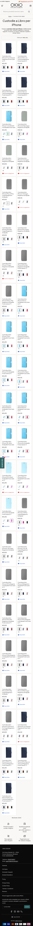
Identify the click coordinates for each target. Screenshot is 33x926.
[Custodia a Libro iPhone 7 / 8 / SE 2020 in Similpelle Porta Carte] (8, 116)
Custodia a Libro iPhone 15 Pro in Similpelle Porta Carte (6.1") (24, 478)
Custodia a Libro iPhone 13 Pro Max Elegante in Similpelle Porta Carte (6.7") (8, 620)
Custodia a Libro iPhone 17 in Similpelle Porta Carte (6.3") (8, 371)
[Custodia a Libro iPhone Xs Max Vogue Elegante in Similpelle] (24, 116)
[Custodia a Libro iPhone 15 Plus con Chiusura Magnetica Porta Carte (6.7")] (8, 788)
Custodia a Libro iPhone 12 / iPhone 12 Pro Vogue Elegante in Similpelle (8, 727)
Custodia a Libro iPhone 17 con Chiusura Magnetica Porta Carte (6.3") (8, 58)
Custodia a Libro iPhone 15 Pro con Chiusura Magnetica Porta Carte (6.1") (7, 763)
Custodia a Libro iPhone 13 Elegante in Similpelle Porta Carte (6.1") (24, 656)
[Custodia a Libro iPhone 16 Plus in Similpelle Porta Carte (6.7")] (8, 397)
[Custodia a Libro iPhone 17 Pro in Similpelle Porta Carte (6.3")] (24, 291)
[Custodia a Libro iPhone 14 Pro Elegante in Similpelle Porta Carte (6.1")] (8, 574)
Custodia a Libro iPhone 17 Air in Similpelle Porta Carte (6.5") (8, 337)
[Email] (18, 911)
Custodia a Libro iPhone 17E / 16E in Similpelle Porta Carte (8, 443)
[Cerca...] (29, 11)
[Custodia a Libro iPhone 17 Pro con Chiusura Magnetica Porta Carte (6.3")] (24, 48)
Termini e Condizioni (7, 888)
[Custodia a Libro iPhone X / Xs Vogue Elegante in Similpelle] (24, 150)
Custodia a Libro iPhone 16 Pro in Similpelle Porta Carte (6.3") (24, 408)
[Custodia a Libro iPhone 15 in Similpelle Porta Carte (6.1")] (8, 503)
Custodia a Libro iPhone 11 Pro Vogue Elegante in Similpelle (23, 229)
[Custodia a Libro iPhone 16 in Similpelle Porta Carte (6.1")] (24, 433)
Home (9, 16)
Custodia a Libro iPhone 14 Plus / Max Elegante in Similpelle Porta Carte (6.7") (8, 301)
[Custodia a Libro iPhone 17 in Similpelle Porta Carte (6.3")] (8, 362)
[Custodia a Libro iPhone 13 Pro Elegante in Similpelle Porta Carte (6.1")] (24, 610)
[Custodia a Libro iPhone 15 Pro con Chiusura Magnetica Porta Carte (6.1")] (8, 752)
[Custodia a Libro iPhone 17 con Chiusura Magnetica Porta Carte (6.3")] (8, 48)
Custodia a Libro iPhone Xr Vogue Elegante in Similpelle (8, 159)
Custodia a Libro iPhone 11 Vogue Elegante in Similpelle (8, 265)
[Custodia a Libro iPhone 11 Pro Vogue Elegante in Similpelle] (24, 219)
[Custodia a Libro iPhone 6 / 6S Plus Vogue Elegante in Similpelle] (24, 503)
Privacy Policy (6, 883)
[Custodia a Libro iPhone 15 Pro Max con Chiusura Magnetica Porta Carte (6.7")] (24, 752)
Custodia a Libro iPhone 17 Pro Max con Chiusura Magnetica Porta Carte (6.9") (8, 92)
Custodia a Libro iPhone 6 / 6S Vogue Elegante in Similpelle (8, 548)
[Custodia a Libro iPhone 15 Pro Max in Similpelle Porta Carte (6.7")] (8, 467)
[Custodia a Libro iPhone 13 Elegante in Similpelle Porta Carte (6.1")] (24, 645)
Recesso (4, 891)
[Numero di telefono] (22, 911)
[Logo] (16, 5)
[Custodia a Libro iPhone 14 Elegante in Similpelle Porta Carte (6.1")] (24, 574)
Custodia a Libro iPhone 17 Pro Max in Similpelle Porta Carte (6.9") (24, 337)
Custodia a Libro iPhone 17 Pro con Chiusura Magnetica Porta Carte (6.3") (23, 58)
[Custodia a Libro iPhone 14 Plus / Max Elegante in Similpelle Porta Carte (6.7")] (8, 291)
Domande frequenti (7, 872)
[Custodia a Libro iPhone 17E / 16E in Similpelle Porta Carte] (8, 433)
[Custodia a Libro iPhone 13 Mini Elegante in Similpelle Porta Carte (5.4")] (8, 645)
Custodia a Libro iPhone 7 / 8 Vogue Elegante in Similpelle (23, 193)
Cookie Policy (6, 885)
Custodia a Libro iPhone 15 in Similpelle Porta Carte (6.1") (8, 512)
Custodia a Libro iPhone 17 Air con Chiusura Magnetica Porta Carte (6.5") (23, 92)
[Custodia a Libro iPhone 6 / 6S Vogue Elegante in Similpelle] (8, 538)
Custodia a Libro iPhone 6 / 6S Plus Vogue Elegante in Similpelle (23, 513)
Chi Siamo (5, 869)
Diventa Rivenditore (7, 875)
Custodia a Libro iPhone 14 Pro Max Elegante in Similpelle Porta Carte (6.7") (23, 266)
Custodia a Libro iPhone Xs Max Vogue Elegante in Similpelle (23, 125)
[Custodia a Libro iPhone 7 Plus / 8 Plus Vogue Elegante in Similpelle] (8, 184)
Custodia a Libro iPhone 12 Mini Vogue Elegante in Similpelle (23, 690)
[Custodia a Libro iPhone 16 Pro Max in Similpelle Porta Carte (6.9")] (24, 362)
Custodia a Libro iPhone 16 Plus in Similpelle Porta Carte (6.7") (8, 408)
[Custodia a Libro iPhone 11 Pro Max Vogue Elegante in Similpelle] (8, 219)
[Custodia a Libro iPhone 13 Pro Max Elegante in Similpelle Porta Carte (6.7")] (8, 610)
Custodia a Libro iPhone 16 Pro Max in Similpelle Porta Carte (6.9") (24, 372)
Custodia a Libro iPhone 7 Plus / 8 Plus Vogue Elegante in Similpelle (8, 194)
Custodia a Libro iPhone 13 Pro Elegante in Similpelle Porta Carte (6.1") (24, 620)
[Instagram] (15, 911)
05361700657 (11, 859)
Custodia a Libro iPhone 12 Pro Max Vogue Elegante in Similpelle (7, 691)
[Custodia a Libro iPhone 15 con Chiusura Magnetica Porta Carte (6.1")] (24, 716)
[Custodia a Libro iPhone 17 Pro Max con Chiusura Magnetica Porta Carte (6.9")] (8, 82)
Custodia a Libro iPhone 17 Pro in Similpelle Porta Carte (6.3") (24, 301)
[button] (30, 6)
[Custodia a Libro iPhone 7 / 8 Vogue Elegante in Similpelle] (24, 184)
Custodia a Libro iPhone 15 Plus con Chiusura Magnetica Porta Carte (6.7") (7, 798)
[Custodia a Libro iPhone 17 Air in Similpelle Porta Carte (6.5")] (8, 326)
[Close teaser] (4, 457)
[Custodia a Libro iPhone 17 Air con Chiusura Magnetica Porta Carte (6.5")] (24, 82)
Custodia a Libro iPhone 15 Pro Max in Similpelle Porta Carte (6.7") (8, 478)
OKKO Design (18, 920)
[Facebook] (11, 911)
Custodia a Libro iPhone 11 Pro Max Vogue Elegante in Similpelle (7, 230)
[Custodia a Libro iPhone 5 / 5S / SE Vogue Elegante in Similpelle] (24, 538)
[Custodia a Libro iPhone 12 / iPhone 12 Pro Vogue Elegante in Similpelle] (8, 716)
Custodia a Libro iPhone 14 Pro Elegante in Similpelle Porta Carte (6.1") (8, 585)
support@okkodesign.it (12, 861)
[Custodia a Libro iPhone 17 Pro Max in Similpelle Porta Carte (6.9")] (24, 326)
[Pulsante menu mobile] (2, 6)
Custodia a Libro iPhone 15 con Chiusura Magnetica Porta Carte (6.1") (24, 727)
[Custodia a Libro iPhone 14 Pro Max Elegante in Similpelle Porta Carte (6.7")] (24, 255)
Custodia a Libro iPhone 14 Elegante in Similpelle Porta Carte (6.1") (24, 585)
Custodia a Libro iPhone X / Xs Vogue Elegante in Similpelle (23, 159)
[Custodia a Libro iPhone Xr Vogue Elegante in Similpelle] (8, 150)
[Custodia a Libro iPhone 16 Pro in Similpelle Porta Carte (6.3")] (24, 397)
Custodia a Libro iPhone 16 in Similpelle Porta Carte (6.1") (24, 443)
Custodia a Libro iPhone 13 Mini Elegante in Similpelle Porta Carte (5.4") (8, 656)
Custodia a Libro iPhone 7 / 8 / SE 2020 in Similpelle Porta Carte (8, 125)
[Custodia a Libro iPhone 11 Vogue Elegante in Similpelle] (8, 255)
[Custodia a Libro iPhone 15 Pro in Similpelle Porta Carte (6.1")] (24, 467)
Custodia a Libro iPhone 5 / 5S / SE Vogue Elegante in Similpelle (23, 549)
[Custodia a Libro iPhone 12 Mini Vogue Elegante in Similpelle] (24, 681)
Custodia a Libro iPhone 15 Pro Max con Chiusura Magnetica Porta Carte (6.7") (24, 763)
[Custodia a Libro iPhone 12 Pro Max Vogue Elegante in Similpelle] (8, 681)
